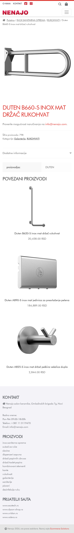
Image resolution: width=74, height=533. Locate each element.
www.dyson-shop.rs (13, 509)
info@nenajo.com (56, 124)
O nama (6, 3)
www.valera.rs (10, 517)
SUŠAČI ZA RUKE (10, 446)
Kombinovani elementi (14, 466)
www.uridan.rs (10, 513)
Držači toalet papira (12, 462)
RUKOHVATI (53, 20)
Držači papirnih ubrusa (14, 458)
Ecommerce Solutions (59, 528)
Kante (5, 470)
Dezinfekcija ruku (11, 489)
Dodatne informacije (15, 153)
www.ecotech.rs (11, 505)
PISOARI (6, 485)
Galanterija (20, 138)
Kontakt (17, 3)
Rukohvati (7, 474)
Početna (11, 20)
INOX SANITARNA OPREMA (31, 20)
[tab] (37, 153)
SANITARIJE (7, 481)
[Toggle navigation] (66, 12)
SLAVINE (6, 450)
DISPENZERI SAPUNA (12, 454)
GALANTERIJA (8, 477)
